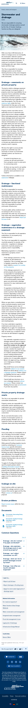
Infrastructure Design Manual (11, 626)
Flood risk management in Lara (11, 619)
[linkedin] (20, 661)
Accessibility (5, 696)
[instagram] (12, 661)
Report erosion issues (8, 504)
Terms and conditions (20, 696)
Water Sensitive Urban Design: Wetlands (11, 607)
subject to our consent (17, 368)
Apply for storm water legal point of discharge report (14, 590)
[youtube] (16, 661)
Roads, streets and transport (9, 9)
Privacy (11, 696)
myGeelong (14, 699)
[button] (14, 542)
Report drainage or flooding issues (13, 585)
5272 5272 (23, 385)
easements (5, 177)
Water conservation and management (13, 612)
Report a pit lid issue (9, 581)
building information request (11, 467)
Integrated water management (11, 615)
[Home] (14, 687)
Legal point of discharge (10, 623)
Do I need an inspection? (10, 602)
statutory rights (6, 103)
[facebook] (7, 661)
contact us (9, 493)
